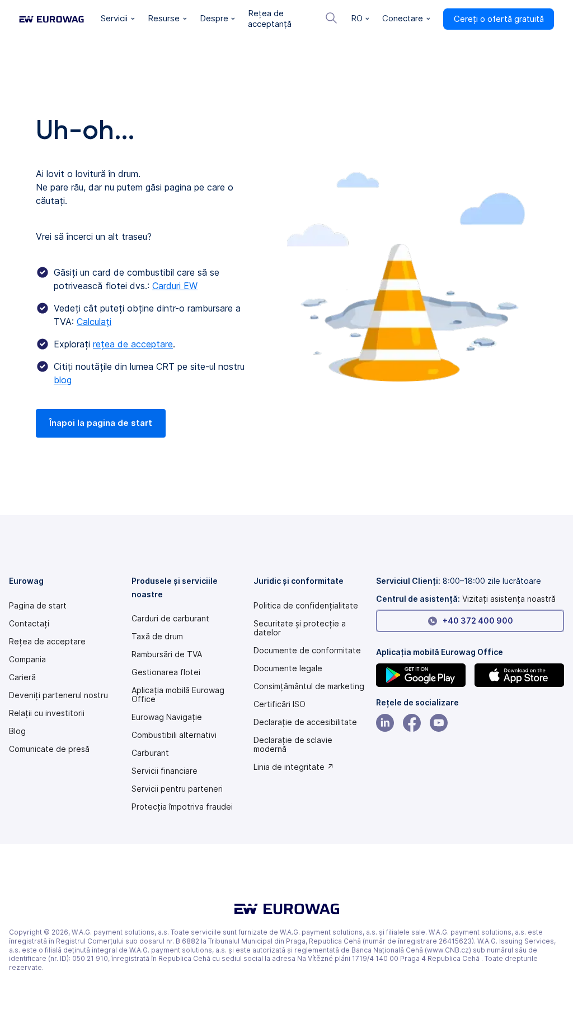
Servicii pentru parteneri (177, 788)
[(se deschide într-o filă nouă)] (421, 675)
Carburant (150, 753)
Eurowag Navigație (166, 717)
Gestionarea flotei (165, 672)
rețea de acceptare (133, 344)
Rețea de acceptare (47, 641)
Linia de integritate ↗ (293, 767)
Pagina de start (38, 605)
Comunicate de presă (49, 749)
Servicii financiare (164, 771)
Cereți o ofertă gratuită (499, 18)
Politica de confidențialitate (305, 605)
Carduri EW (175, 285)
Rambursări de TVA (166, 654)
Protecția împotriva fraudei (182, 806)
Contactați (29, 623)
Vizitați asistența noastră (509, 598)
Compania (27, 659)
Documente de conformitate (307, 650)
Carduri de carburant (170, 618)
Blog (17, 731)
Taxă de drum (157, 636)
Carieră (22, 677)
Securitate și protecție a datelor (299, 628)
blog (63, 379)
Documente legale (287, 668)
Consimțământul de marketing (308, 686)
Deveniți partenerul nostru (58, 695)
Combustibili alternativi (174, 735)
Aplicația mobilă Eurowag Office (177, 695)
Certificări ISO (279, 704)
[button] (118, 19)
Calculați (94, 321)
